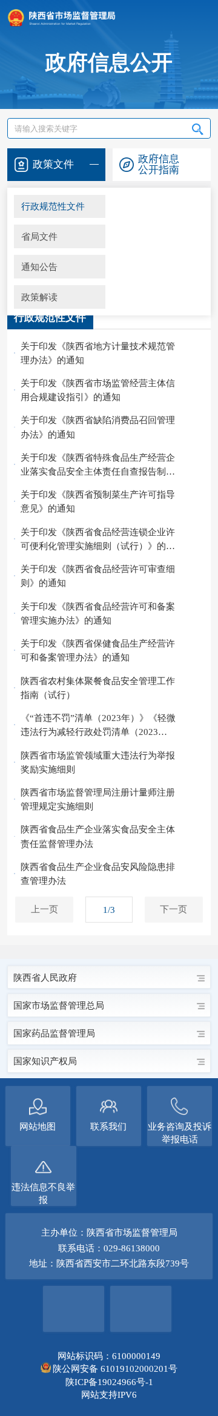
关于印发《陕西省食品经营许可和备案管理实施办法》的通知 (98, 613)
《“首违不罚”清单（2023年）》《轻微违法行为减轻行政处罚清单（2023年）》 (98, 726)
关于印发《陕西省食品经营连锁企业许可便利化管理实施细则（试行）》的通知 (98, 540)
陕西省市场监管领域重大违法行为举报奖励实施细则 (98, 762)
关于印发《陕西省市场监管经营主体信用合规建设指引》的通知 (98, 390)
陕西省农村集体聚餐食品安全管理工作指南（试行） (98, 688)
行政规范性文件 (53, 206)
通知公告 (39, 266)
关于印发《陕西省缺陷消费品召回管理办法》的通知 (98, 427)
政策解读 (39, 296)
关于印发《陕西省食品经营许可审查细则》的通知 (98, 576)
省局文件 (39, 236)
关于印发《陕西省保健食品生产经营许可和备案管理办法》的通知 (98, 650)
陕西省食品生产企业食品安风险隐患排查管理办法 (98, 873)
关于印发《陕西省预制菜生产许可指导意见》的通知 (98, 501)
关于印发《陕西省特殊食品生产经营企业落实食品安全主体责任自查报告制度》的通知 (98, 465)
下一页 (173, 909)
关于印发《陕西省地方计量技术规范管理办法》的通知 (98, 353)
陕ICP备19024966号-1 (109, 1382)
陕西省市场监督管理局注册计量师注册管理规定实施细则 (98, 799)
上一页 (44, 909)
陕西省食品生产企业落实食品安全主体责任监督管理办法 (98, 836)
